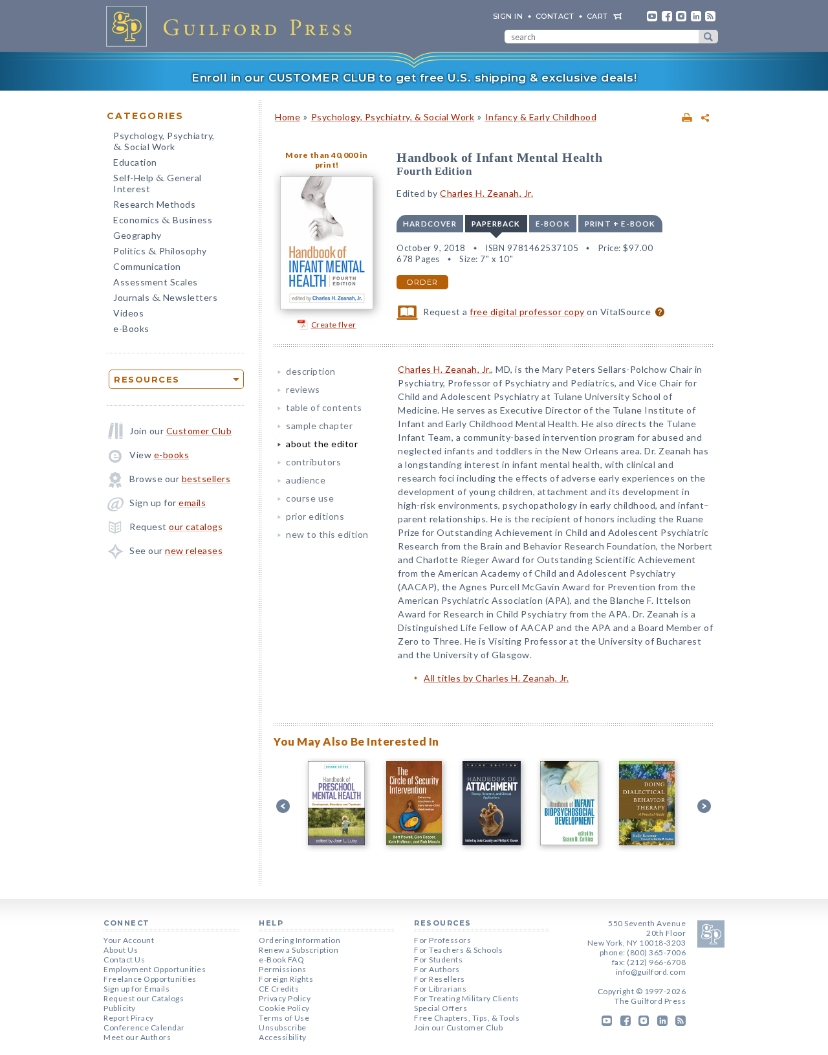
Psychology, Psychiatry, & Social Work (393, 116)
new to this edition (327, 534)
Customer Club (199, 430)
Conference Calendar (144, 1027)
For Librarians (440, 989)
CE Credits (279, 989)
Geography (137, 235)
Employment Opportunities (155, 969)
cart (597, 16)
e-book (553, 223)
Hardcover (430, 223)
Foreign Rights (286, 979)
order (422, 282)
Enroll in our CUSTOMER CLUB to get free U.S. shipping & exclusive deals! (414, 77)
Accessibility (283, 1037)
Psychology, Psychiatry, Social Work (164, 142)
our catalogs (196, 526)
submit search (708, 36)
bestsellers (206, 478)
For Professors (442, 940)
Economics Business (162, 221)
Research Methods (154, 204)
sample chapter (319, 425)
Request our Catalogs (144, 998)
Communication (147, 266)
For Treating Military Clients (466, 998)
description (311, 371)
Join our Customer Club (458, 1027)
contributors (313, 461)
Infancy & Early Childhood (541, 116)
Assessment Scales (155, 281)
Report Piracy (129, 1018)
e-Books (131, 328)
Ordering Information (299, 940)
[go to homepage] (233, 26)
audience (305, 479)
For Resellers (439, 979)
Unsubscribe (283, 1027)
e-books (172, 454)
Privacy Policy (284, 998)
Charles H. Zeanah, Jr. (486, 193)
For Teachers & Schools (458, 950)
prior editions (315, 516)
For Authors (437, 969)
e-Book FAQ (281, 959)
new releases (194, 550)
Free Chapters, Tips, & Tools (466, 1018)
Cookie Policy (284, 1008)
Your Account (129, 940)
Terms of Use (284, 1018)
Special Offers (440, 1008)
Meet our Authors (137, 1037)
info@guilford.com (651, 972)
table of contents (324, 407)
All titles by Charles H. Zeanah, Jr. (496, 677)
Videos (128, 312)
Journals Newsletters (165, 298)
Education (135, 162)
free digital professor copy (527, 311)
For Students (438, 959)
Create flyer (333, 324)
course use (310, 498)
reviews (303, 389)
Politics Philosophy (160, 252)
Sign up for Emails (136, 989)
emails (192, 502)
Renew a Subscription (298, 950)
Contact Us (124, 959)
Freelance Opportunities (150, 979)
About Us (121, 950)
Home (287, 116)
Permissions (283, 969)
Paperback (496, 223)
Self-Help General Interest (157, 183)
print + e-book (620, 223)
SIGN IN (508, 16)
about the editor (322, 443)
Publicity (120, 1008)
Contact (555, 16)
